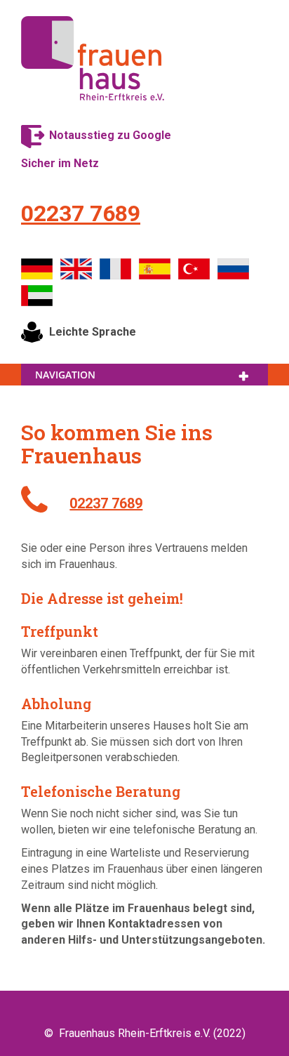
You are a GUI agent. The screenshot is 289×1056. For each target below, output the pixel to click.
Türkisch (194, 268)
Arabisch (37, 295)
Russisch (233, 268)
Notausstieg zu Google (110, 135)
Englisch (76, 268)
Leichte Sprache (92, 331)
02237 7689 (80, 213)
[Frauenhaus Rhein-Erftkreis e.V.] (92, 58)
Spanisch (155, 268)
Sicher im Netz (60, 163)
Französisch (116, 268)
